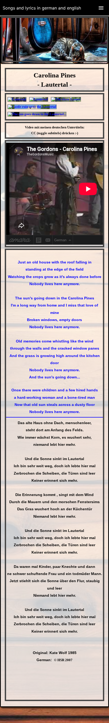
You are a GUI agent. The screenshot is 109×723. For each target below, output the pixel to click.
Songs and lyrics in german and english (42, 8)
